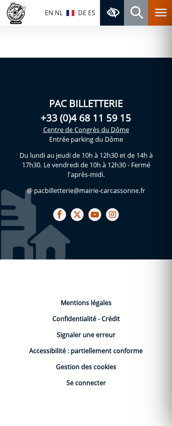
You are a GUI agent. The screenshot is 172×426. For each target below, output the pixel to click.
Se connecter (86, 382)
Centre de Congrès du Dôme (86, 129)
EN (49, 12)
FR (70, 12)
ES (91, 12)
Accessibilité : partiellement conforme (86, 350)
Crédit (111, 318)
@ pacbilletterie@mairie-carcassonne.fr (86, 190)
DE (82, 12)
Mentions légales (86, 302)
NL (59, 12)
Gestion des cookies (86, 366)
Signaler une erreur (86, 334)
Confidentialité (75, 318)
